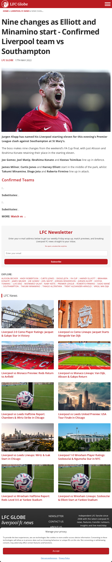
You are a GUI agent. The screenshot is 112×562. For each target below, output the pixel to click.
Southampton (11, 286)
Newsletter (56, 516)
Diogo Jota (62, 278)
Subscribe (56, 261)
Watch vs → (18, 216)
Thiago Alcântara (52, 286)
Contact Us (56, 521)
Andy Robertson (29, 278)
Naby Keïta (49, 283)
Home (6, 11)
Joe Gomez (33, 281)
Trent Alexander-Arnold (78, 286)
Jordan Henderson (65, 281)
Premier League (66, 283)
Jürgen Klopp (85, 281)
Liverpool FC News (20, 11)
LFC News (10, 296)
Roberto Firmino (86, 283)
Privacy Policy (64, 558)
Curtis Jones (47, 278)
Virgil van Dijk (101, 286)
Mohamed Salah (33, 283)
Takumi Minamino (30, 286)
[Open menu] (108, 4)
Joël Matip (47, 281)
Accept (56, 551)
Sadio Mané (103, 283)
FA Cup (74, 278)
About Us (56, 527)
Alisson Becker (9, 278)
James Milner (19, 281)
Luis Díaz (17, 283)
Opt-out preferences (49, 558)
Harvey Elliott (87, 278)
